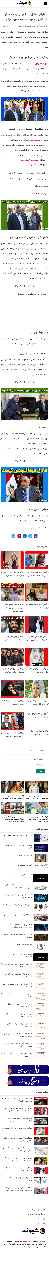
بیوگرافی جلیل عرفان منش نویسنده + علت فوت (39, 733)
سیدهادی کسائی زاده (30, 160)
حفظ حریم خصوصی (36, 1214)
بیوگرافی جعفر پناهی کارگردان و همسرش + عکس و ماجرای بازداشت (13, 672)
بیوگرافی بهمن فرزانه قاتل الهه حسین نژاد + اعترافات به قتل (38, 574)
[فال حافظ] (28, 1074)
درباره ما (41, 1218)
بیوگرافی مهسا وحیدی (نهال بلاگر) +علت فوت (39, 670)
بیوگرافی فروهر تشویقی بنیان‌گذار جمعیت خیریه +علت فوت (12, 574)
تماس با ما (40, 1223)
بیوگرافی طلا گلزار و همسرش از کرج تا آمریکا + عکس (38, 702)
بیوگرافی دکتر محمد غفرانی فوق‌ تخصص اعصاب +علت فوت (12, 735)
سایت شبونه (27, 1241)
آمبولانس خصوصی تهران (24, 865)
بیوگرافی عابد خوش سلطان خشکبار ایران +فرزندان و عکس (37, 638)
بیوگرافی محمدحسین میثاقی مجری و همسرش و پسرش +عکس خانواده (14, 607)
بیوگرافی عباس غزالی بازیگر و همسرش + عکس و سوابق (14, 638)
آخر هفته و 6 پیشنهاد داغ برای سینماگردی (18, 915)
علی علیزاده (33, 164)
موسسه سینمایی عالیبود (24, 944)
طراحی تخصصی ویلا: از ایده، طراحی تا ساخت (16, 905)
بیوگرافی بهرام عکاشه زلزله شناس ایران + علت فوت (37, 606)
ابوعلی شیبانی (13, 155)
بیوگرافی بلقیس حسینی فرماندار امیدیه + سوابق (13, 702)
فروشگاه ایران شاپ (25, 855)
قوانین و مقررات (38, 1209)
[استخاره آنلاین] (28, 1086)
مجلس (37, 140)
